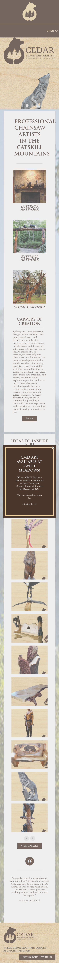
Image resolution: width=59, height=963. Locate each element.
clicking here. (29, 504)
